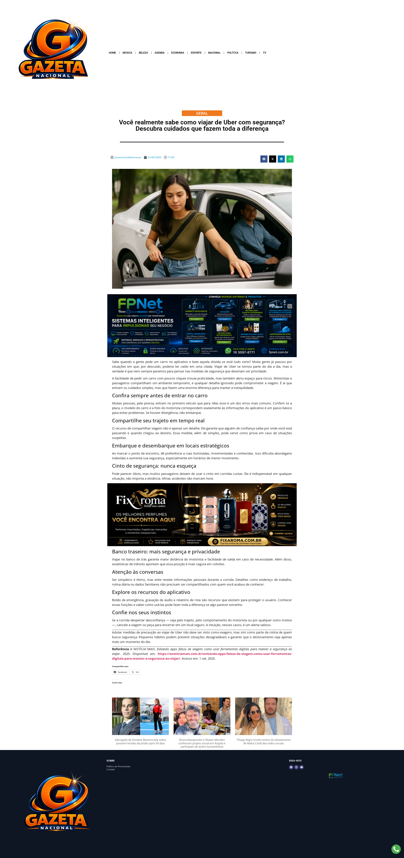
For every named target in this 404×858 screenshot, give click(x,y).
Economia (177, 52)
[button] (263, 159)
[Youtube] (301, 767)
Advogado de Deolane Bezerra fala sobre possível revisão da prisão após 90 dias (140, 741)
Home (112, 52)
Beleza (143, 52)
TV (264, 52)
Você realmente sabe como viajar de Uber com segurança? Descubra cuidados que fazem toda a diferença (202, 125)
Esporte (196, 52)
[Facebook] (291, 767)
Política (232, 52)
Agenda (160, 52)
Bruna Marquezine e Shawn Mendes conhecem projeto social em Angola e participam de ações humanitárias (202, 743)
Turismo (250, 52)
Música (127, 52)
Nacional (214, 52)
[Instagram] (296, 767)
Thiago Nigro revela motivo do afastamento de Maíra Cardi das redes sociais (263, 741)
